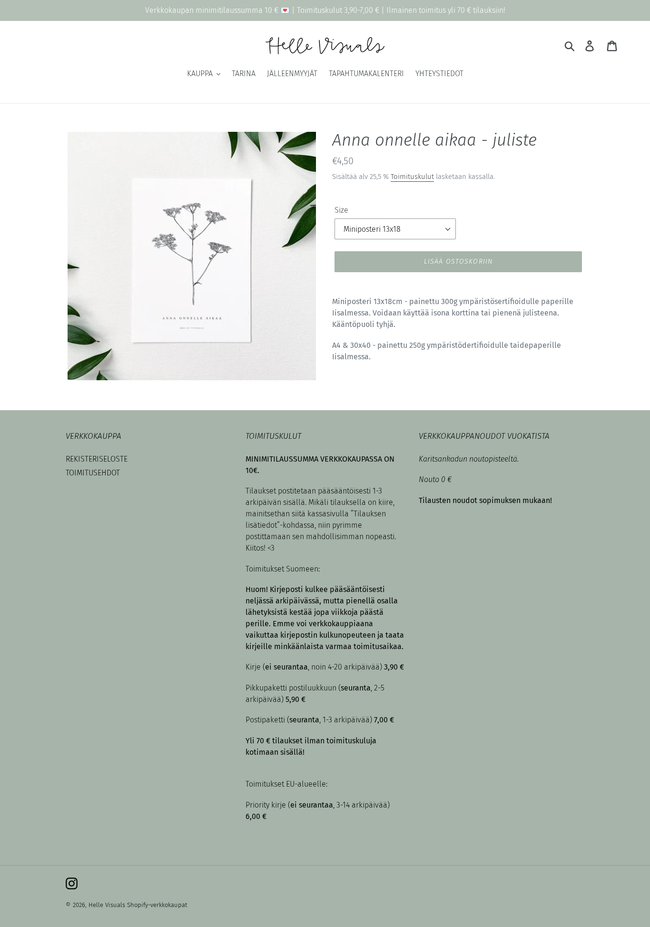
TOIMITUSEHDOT (93, 472)
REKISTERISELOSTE (97, 459)
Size (341, 210)
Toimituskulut (412, 176)
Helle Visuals (107, 904)
